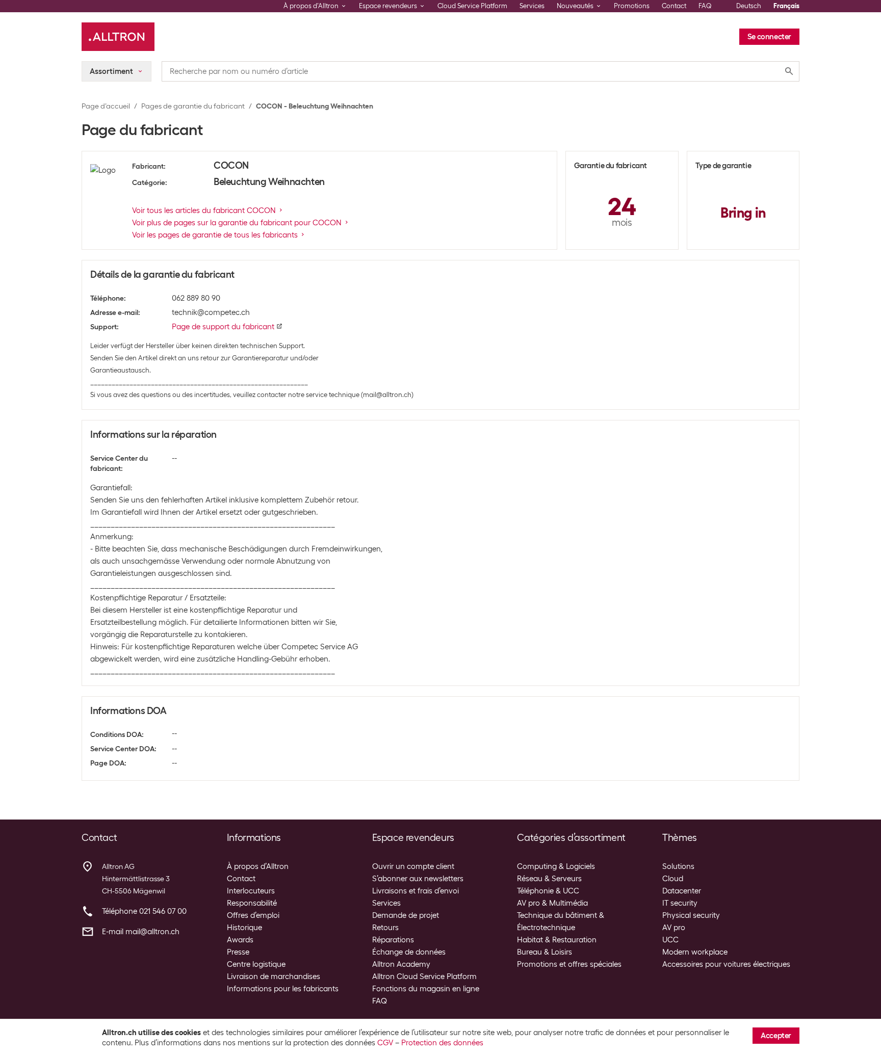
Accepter (776, 1035)
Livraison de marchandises (273, 976)
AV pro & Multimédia (552, 903)
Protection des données (442, 1042)
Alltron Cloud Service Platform (424, 976)
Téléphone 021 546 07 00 (144, 911)
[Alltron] (118, 36)
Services (532, 6)
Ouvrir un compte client (413, 866)
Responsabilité (252, 903)
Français (786, 6)
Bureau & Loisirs (544, 952)
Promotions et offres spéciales (569, 964)
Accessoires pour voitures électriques (726, 964)
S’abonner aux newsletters (417, 878)
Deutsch (748, 6)
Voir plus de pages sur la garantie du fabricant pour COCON (237, 222)
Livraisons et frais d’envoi (415, 890)
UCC (670, 939)
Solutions (678, 866)
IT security (679, 903)
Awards (240, 939)
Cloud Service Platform (472, 6)
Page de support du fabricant (223, 327)
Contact (674, 6)
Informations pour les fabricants (283, 988)
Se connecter (769, 36)
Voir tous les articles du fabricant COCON (204, 210)
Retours (385, 927)
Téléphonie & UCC (548, 890)
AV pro (673, 927)
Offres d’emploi (253, 915)
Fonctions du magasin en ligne (425, 988)
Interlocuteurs (251, 890)
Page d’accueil (106, 106)
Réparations (393, 939)
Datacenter (681, 890)
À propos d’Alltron (258, 866)
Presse (238, 952)
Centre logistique (256, 964)
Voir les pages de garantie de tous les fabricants (215, 235)
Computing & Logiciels (556, 866)
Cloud (672, 878)
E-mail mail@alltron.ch (140, 931)
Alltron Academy (401, 964)
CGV (385, 1042)
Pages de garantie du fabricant (193, 106)
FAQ (705, 6)
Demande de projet (405, 915)
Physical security (691, 915)
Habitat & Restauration (557, 939)
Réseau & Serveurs (549, 878)
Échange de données (409, 952)
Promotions (632, 6)
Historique (244, 927)
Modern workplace (695, 952)
